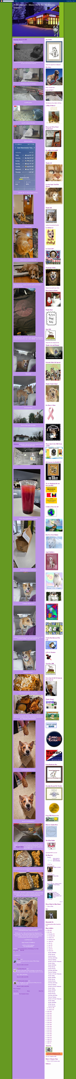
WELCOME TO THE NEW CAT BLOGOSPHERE (56, 859)
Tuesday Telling (51, 963)
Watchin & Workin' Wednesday (54, 986)
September (50, 939)
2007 (48, 1043)
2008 (48, 1041)
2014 (48, 1030)
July (49, 943)
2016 (48, 1026)
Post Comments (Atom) (24, 993)
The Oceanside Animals (23, 981)
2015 (48, 1028)
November (50, 935)
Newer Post (16, 991)
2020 (48, 1018)
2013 (48, 1032)
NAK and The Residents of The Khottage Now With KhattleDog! (54, 1053)
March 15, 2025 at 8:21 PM (22, 977)
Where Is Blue (50, 906)
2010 (48, 1037)
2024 (48, 1011)
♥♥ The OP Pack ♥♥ (22, 968)
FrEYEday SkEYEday (52, 958)
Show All (61, 901)
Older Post (41, 991)
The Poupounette (50, 866)
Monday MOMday (52, 977)
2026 (48, 930)
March (50, 950)
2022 (48, 1015)
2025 (48, 932)
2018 (48, 1022)
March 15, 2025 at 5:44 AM (22, 964)
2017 (48, 1024)
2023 (48, 1013)
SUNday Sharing (56, 884)
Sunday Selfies (55, 876)
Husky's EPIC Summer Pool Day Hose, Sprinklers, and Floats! (57, 895)
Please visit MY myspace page (53, 1061)
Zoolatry (49, 857)
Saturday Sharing (51, 956)
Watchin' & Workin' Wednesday (55, 961)
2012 (48, 1033)
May (49, 947)
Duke (19, 959)
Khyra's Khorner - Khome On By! (54, 883)
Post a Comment (17, 988)
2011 (48, 1035)
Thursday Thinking (52, 959)
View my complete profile (51, 1056)
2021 (48, 1017)
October (50, 937)
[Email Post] (28, 951)
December (50, 934)
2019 (48, 1020)
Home (28, 991)
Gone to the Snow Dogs (52, 892)
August (50, 941)
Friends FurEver (50, 874)
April (49, 949)
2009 (48, 1039)
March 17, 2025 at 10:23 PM (23, 986)
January (50, 1009)
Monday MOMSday (52, 952)
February (50, 1007)
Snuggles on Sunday (57, 867)
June (49, 945)
